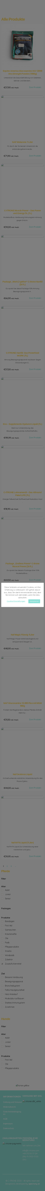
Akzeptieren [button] (34, 601)
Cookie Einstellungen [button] (16, 601)
